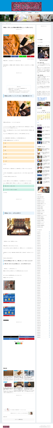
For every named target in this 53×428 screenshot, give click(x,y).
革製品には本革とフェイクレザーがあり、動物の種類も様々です (18, 88)
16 (49, 116)
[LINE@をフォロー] (18, 343)
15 (47, 116)
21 (45, 117)
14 (45, 116)
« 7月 (38, 122)
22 (47, 117)
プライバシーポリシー (43, 425)
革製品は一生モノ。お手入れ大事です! (14, 89)
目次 (17, 86)
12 (41, 116)
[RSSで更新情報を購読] (21, 343)
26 (41, 119)
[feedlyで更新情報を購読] (19, 343)
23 (49, 117)
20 (43, 117)
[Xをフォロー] (16, 343)
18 (39, 117)
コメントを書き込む (19, 419)
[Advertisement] (18, 31)
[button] (49, 42)
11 (39, 116)
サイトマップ (48, 425)
